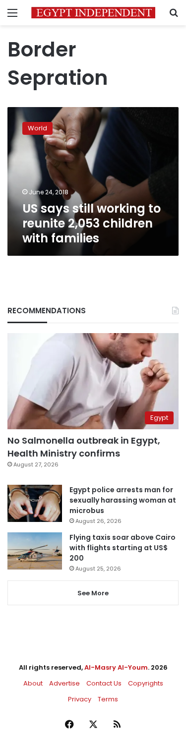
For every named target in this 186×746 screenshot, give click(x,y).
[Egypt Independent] (93, 12)
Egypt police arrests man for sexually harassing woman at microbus (122, 500)
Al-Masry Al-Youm (116, 667)
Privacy (79, 699)
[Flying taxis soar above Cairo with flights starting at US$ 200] (34, 551)
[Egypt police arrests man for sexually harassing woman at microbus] (34, 503)
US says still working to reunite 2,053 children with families (91, 223)
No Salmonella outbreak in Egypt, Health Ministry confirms (83, 446)
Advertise (64, 683)
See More (93, 593)
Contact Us (104, 683)
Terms (108, 699)
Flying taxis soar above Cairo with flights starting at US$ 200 (122, 547)
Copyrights (145, 683)
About (33, 683)
